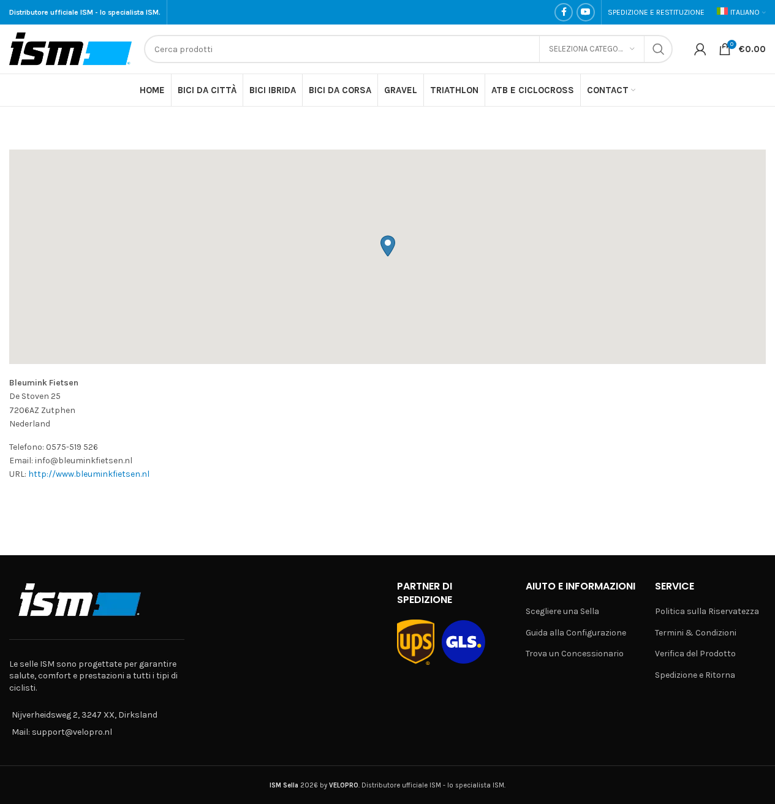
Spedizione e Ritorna (695, 675)
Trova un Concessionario (575, 653)
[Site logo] (70, 48)
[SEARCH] (659, 49)
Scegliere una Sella (562, 611)
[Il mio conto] (700, 49)
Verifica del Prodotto (695, 653)
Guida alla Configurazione (576, 633)
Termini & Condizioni (695, 633)
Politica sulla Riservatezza (707, 611)
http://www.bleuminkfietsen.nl (88, 474)
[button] (387, 246)
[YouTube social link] (586, 12)
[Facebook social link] (563, 12)
